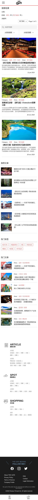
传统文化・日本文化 (15, 361)
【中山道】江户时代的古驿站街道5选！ (25, 226)
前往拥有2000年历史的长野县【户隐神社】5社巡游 (25, 181)
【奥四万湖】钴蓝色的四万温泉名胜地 (16, 145)
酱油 (21, 415)
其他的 (30, 415)
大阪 (27, 353)
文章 (9, 498)
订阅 (11, 409)
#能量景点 (14, 245)
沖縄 (16, 355)
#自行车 (4, 245)
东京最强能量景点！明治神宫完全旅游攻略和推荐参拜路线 (25, 323)
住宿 (25, 391)
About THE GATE (9, 475)
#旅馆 (11, 249)
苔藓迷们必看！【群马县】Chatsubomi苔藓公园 (18, 104)
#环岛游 (19, 249)
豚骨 (11, 415)
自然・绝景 (27, 363)
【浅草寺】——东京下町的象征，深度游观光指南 (25, 204)
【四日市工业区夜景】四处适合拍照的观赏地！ (25, 193)
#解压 (4, 249)
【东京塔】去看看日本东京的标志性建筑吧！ (25, 215)
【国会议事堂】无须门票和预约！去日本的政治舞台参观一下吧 (25, 278)
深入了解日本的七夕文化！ (23, 288)
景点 (28, 498)
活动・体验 (13, 365)
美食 (20, 365)
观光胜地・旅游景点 (15, 363)
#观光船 (29, 245)
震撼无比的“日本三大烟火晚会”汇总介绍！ (25, 170)
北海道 (12, 353)
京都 (22, 353)
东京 (17, 353)
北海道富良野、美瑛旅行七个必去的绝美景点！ (25, 312)
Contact (25, 478)
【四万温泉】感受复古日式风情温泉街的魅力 (19, 63)
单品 (21, 409)
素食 (16, 409)
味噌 (16, 415)
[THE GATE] (19, 2)
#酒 (22, 245)
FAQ (24, 476)
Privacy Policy (8, 477)
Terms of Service (9, 480)
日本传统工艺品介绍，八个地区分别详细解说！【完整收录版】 (25, 301)
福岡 (11, 355)
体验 (16, 391)
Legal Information (28, 481)
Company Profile (9, 482)
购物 (24, 365)
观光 (11, 391)
